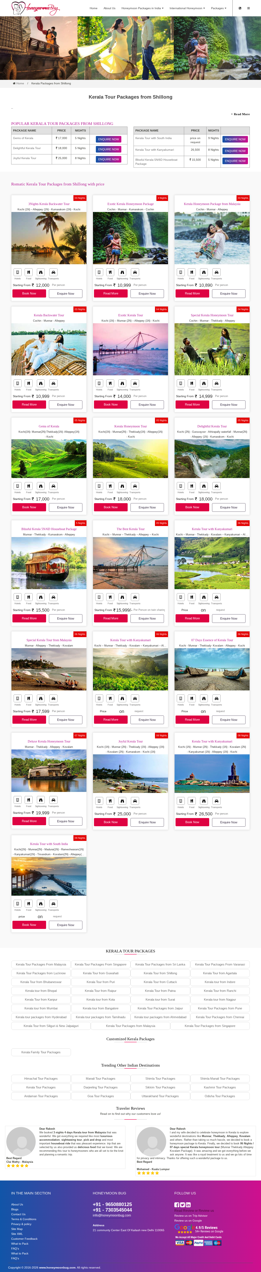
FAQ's (15, 1248)
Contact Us (18, 1214)
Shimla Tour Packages (160, 1078)
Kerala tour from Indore (220, 982)
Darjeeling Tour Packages (101, 1087)
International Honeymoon (186, 8)
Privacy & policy (21, 1224)
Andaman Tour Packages (41, 1096)
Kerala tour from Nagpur (220, 999)
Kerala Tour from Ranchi (220, 990)
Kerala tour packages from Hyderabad (41, 1017)
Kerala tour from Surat (160, 999)
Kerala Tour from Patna (160, 990)
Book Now (29, 293)
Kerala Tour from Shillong (160, 973)
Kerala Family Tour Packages (41, 1052)
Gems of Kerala (23, 138)
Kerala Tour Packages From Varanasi (220, 964)
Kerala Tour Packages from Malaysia (130, 1026)
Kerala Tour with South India (153, 138)
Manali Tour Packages (100, 1078)
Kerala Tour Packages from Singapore (210, 1026)
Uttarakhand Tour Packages (160, 1096)
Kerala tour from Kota (100, 999)
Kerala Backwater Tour (49, 315)
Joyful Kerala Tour (24, 158)
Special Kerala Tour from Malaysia (49, 640)
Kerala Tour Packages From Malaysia (41, 964)
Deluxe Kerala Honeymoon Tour (49, 741)
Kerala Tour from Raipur (100, 990)
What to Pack (19, 1243)
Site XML (17, 1233)
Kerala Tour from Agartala (220, 973)
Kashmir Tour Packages (220, 1087)
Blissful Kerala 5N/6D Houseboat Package (49, 529)
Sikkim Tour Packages (160, 1087)
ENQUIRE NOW (108, 139)
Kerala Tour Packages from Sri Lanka (160, 964)
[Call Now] (240, 8)
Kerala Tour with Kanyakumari (154, 149)
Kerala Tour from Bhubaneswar (41, 982)
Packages (217, 8)
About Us (109, 8)
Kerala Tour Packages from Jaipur (160, 1008)
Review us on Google (188, 1220)
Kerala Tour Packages (41, 1087)
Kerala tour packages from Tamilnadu (100, 1017)
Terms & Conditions (23, 1219)
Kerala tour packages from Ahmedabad (160, 1017)
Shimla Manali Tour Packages (220, 1078)
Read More (110, 293)
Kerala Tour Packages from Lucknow (41, 973)
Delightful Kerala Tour (27, 148)
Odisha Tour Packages (220, 1096)
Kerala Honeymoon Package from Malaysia (212, 204)
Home (93, 8)
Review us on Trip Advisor (191, 1215)
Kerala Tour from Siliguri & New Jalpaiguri (51, 1026)
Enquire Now (65, 293)
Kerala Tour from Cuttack (160, 982)
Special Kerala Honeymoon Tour (212, 315)
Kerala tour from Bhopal (41, 990)
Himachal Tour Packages (41, 1078)
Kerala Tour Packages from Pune (220, 1008)
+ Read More (240, 114)
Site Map (17, 1229)
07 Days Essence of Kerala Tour (212, 640)
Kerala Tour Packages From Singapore (100, 964)
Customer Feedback (24, 1238)
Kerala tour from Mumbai (41, 1008)
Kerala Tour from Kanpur (41, 999)
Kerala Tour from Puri (101, 982)
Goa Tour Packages (100, 1096)
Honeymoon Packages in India (141, 8)
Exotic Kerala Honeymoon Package (130, 204)
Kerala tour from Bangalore (100, 1008)
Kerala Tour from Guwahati (100, 973)
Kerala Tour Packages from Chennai (220, 1017)
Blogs (14, 1209)
